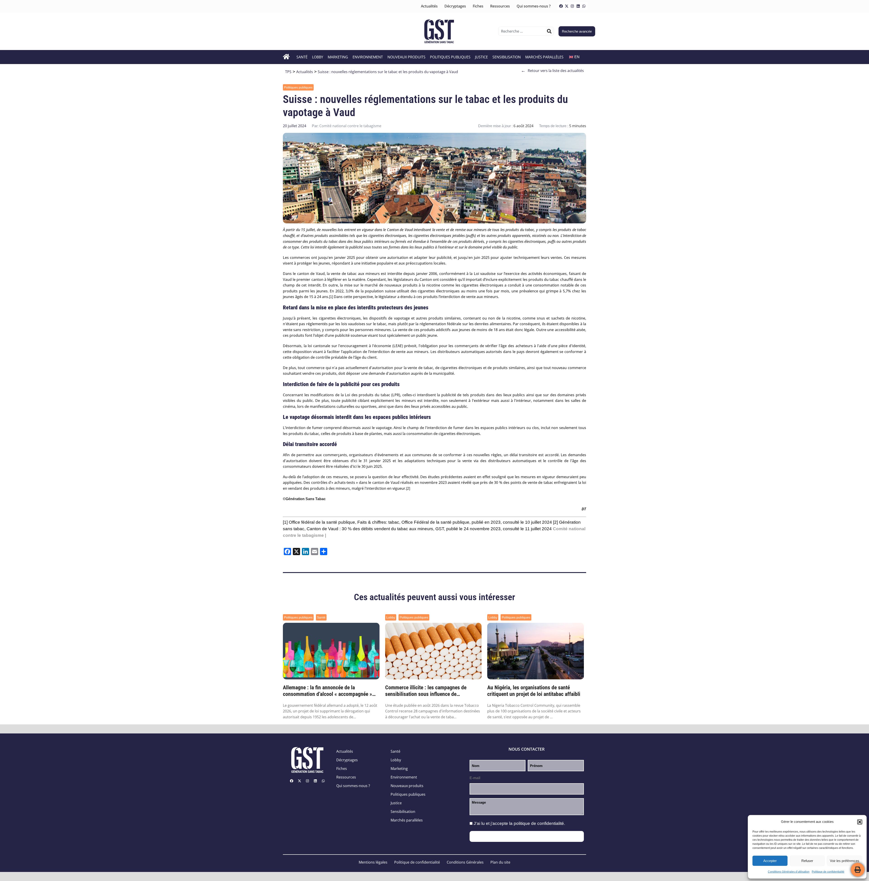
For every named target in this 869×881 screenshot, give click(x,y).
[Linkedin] (578, 6)
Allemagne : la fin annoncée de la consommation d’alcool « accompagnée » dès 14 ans (327, 690)
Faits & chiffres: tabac (378, 522)
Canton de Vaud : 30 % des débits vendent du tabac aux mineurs (370, 528)
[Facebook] (561, 6)
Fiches (478, 6)
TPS (288, 71)
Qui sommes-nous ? (534, 6)
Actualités (429, 6)
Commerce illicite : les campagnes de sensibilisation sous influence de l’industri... (425, 690)
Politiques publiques (450, 57)
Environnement (368, 57)
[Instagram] (572, 6)
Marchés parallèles (544, 57)
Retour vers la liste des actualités (552, 70)
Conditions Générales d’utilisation (788, 871)
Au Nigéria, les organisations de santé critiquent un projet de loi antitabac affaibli (533, 690)
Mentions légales (373, 862)
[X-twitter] (566, 6)
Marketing (338, 57)
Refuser (807, 861)
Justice (481, 57)
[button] (859, 822)
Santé (302, 57)
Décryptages (455, 6)
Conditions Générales (465, 862)
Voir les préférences (844, 861)
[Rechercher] (549, 31)
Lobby (317, 57)
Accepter (770, 861)
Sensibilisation (506, 57)
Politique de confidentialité (828, 871)
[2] (408, 488)
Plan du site (500, 862)
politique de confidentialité (539, 823)
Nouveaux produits (406, 57)
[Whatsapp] (583, 6)
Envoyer (527, 836)
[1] (331, 297)
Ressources (500, 6)
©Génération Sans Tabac (304, 499)
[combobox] (522, 31)
